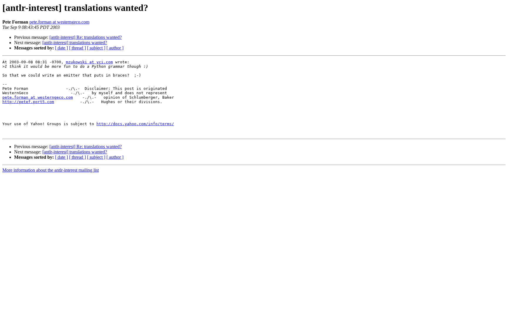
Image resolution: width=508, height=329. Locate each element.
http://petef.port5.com (28, 102)
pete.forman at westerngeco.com (59, 21)
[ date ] (61, 47)
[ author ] (114, 47)
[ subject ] (96, 47)
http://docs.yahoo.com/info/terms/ (135, 124)
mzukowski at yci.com (89, 62)
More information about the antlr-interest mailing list (50, 170)
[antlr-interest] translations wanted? (74, 42)
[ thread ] (77, 47)
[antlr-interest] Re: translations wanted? (85, 37)
